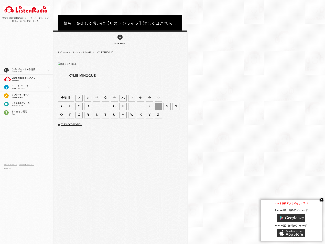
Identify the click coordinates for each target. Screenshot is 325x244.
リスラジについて (26, 79)
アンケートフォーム (26, 96)
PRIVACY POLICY (10, 165)
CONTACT (30, 165)
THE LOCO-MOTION (71, 124)
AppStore (291, 233)
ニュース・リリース (26, 87)
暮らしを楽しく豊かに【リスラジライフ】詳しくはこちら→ (120, 23)
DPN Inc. (8, 168)
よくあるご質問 (26, 113)
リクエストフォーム (26, 104)
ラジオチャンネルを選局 (26, 70)
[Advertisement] (120, 7)
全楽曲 (66, 97)
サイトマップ (64, 52)
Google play (291, 218)
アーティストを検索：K (83, 52)
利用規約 (22, 165)
